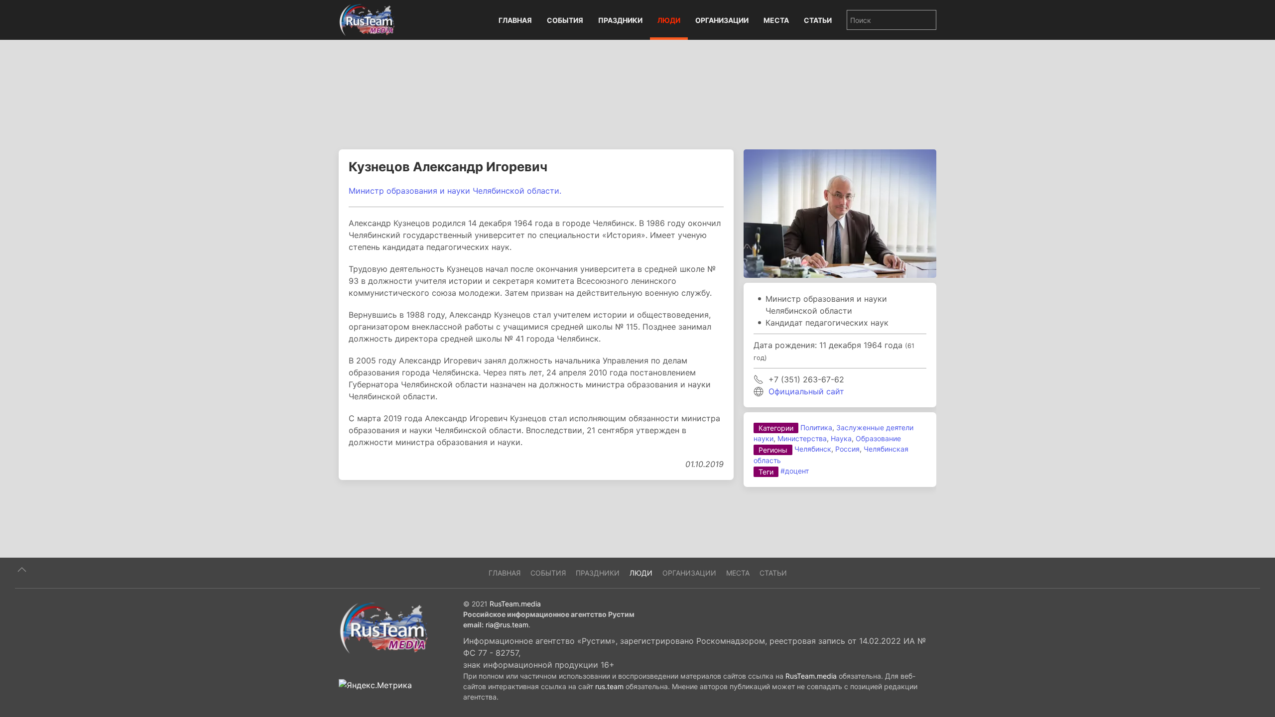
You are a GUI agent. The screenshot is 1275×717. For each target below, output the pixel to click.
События (565, 20)
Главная (515, 20)
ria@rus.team (507, 624)
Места (776, 20)
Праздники (620, 20)
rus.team (609, 686)
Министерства (802, 438)
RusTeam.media (515, 603)
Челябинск (812, 449)
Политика (816, 427)
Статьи (818, 20)
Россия (847, 449)
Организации (722, 20)
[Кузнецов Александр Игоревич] (840, 213)
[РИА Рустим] (383, 627)
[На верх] (22, 570)
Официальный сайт (806, 391)
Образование (878, 438)
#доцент (794, 471)
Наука (841, 438)
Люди (668, 20)
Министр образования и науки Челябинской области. (455, 191)
